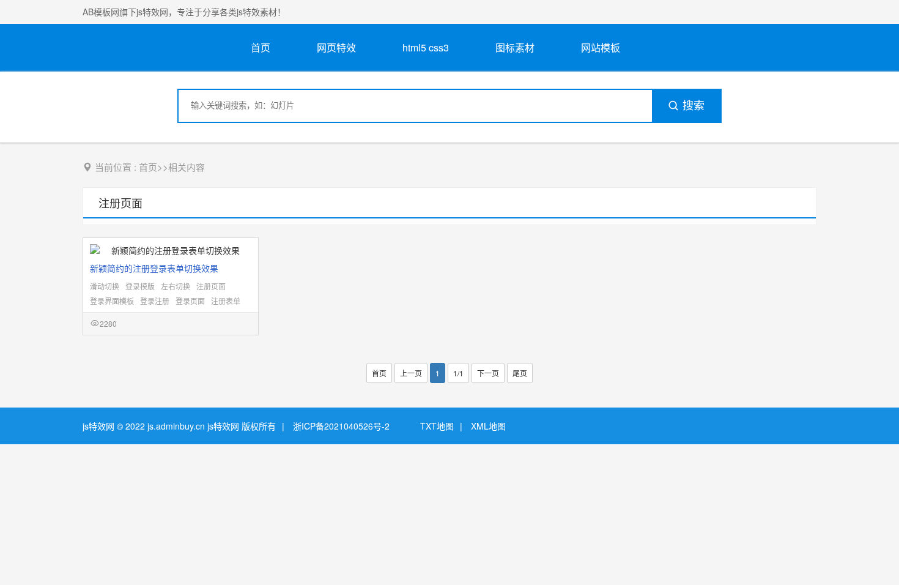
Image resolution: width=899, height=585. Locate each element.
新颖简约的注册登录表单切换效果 (154, 268)
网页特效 (336, 47)
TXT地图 (437, 426)
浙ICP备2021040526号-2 (341, 426)
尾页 (519, 373)
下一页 (488, 373)
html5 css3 (425, 47)
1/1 (458, 373)
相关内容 (186, 166)
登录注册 (154, 301)
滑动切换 (104, 286)
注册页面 (120, 203)
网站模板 (600, 47)
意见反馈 (873, 547)
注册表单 (225, 301)
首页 (260, 47)
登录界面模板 (112, 301)
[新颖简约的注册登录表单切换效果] (170, 250)
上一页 (411, 373)
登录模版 (140, 286)
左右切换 (175, 286)
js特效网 (98, 426)
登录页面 (190, 301)
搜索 (694, 106)
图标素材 (515, 47)
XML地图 (488, 426)
